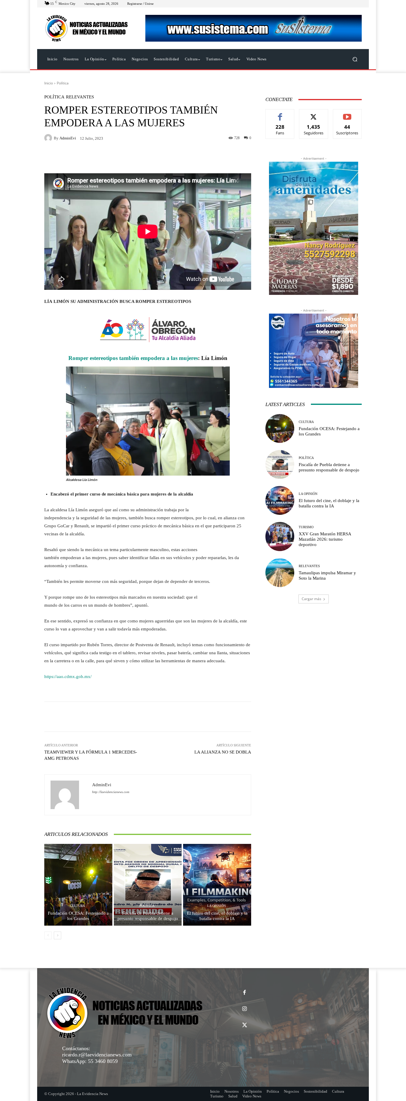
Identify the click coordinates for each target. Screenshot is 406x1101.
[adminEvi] (49, 138)
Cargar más (311, 598)
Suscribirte (347, 113)
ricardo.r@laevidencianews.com (97, 1055)
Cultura (77, 905)
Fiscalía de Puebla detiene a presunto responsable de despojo (147, 916)
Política (63, 83)
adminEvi (67, 138)
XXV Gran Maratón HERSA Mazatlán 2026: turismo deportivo (325, 539)
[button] (355, 59)
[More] (228, 717)
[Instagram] (244, 1009)
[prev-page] (48, 935)
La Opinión (216, 905)
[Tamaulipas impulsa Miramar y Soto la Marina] (279, 572)
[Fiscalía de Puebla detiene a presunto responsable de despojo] (148, 884)
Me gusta (280, 113)
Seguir (314, 113)
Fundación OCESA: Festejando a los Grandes (78, 916)
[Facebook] (244, 992)
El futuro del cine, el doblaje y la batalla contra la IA (217, 916)
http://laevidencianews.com (110, 792)
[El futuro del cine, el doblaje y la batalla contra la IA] (217, 884)
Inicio (48, 83)
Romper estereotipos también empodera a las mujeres (133, 358)
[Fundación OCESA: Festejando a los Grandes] (78, 884)
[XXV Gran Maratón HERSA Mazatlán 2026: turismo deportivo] (279, 536)
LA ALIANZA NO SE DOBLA (222, 752)
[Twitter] (244, 1025)
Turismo (306, 527)
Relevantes (80, 97)
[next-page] (57, 935)
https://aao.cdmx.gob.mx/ (68, 676)
